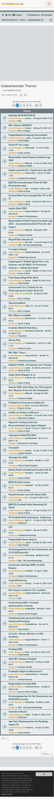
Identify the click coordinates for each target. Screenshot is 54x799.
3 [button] (24, 105)
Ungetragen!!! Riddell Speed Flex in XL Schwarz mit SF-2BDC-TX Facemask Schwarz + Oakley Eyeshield (29, 264)
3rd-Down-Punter (32, 686)
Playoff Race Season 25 (21, 239)
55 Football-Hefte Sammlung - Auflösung (30, 517)
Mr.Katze (29, 415)
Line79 (28, 270)
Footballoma (30, 343)
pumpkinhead (31, 438)
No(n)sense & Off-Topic (28, 443)
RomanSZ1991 (31, 355)
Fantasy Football (25, 165)
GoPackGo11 (30, 318)
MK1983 (28, 242)
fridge (27, 714)
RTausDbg (29, 555)
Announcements (25, 679)
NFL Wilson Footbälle (20, 315)
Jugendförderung (18, 580)
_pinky (28, 138)
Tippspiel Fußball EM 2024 (22, 435)
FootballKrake (31, 624)
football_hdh (30, 377)
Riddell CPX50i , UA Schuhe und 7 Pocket (30, 365)
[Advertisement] (27, 53)
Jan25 (28, 201)
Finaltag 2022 (15, 649)
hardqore (29, 472)
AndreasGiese (31, 674)
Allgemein (22, 522)
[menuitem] (8, 15)
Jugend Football (25, 453)
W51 (27, 188)
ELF (19, 585)
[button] (13, 105)
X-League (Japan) (18, 249)
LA (26, 497)
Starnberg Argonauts (34, 330)
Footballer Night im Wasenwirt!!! (25, 671)
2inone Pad (14, 340)
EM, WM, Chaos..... (18, 352)
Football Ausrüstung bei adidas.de (26, 402)
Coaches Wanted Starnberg (23, 328)
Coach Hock (30, 173)
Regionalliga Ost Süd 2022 (22, 684)
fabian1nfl (29, 661)
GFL (20, 120)
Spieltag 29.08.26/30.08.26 (22, 115)
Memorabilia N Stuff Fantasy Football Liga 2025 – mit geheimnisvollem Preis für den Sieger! (30, 224)
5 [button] (30, 105)
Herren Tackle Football (27, 465)
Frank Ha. (29, 727)
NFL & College (24, 130)
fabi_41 (28, 510)
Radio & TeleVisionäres (28, 216)
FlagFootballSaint (32, 252)
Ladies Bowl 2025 (18, 208)
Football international (27, 178)
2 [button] (20, 105)
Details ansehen (7, 794)
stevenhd (29, 460)
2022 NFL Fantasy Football (22, 659)
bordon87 (29, 485)
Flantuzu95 (30, 147)
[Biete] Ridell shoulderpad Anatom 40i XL (30, 470)
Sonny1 (28, 118)
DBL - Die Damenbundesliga (30, 245)
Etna (27, 405)
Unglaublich (30, 608)
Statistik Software (18, 712)
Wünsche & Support (26, 418)
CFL (11, 527)
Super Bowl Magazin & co (22, 375)
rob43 (27, 367)
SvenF (28, 428)
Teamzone (22, 335)
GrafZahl (29, 570)
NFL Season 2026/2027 (20, 125)
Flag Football (23, 140)
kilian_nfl (29, 305)
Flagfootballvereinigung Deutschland (28, 135)
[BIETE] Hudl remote (19, 482)
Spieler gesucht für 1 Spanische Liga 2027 (30, 170)
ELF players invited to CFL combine (27, 590)
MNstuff (28, 163)
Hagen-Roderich (32, 211)
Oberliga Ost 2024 (18, 457)
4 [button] (27, 105)
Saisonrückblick (17, 303)
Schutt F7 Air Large (19, 145)
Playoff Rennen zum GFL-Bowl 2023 (27, 494)
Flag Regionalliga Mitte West (23, 277)
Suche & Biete (24, 152)
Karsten (28, 293)
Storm (28, 280)
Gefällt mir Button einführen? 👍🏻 (25, 412)
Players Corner (24, 348)
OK (44, 774)
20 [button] (36, 105)
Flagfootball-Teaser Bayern (23, 539)
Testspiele (14, 448)
